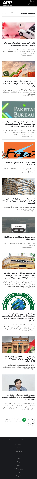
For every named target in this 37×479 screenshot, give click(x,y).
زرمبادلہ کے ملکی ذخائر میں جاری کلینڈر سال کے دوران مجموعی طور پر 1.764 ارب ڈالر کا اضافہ (19, 359)
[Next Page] (28, 424)
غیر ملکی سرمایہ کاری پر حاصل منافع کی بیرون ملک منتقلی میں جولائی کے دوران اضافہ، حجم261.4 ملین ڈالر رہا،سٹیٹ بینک (19, 275)
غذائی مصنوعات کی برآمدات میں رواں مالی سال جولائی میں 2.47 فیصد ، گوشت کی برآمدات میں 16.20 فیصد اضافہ (18, 124)
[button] (29, 4)
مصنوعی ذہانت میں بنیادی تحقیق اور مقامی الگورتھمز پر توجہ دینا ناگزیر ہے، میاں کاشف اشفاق (18, 397)
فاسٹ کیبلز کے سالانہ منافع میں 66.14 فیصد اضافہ (20, 163)
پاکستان (18, 447)
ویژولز (18, 472)
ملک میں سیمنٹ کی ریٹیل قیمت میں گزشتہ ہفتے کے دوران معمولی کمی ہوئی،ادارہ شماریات (18, 201)
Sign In (32, 1)
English (18, 475)
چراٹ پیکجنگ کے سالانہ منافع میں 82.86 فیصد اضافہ (19, 238)
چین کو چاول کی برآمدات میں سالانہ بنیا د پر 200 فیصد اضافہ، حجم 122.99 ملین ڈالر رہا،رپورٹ (19, 83)
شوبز (18, 465)
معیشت (18, 454)
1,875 (33, 423)
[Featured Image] (18, 36)
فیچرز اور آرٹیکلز (18, 468)
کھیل (18, 458)
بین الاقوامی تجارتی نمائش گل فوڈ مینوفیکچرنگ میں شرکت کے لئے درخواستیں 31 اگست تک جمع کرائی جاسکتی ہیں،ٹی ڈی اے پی (18, 317)
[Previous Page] (33, 420)
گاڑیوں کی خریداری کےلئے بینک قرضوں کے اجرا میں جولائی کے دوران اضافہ (19, 44)
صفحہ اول (18, 444)
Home (11, 13)
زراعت (18, 461)
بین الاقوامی (18, 451)
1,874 (6, 419)
